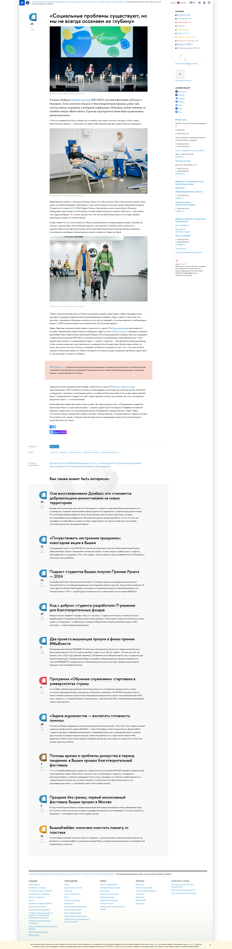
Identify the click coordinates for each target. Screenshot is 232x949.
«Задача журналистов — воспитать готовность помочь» (90, 718)
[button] (52, 269)
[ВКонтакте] (51, 426)
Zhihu (180, 108)
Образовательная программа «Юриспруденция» (90, 466)
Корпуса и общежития (36, 897)
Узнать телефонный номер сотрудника (189, 150)
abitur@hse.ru (180, 174)
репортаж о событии (91, 452)
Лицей (66, 884)
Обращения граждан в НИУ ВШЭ (40, 903)
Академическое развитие (109, 900)
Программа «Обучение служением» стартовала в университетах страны (92, 681)
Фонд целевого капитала (37, 906)
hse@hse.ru (179, 157)
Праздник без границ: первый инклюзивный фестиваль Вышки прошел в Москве (87, 799)
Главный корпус (181, 120)
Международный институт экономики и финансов (95, 463)
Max (179, 112)
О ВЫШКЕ (33, 881)
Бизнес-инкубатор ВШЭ (72, 913)
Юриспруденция (119, 328)
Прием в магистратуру (72, 900)
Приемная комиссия (182, 161)
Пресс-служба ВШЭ (183, 235)
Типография (140, 894)
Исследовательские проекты (110, 888)
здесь (156, 944)
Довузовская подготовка (73, 888)
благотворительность (110, 452)
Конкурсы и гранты (106, 903)
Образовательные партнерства (75, 916)
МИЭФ (73, 208)
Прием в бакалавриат (71, 894)
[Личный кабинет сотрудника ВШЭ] (204, 2)
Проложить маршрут (183, 231)
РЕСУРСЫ (140, 881)
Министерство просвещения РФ (183, 890)
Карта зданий (180, 229)
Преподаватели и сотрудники (39, 894)
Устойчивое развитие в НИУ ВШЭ (40, 891)
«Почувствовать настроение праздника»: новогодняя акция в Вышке (85, 540)
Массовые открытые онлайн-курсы (183, 893)
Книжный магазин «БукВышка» (146, 891)
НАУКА (103, 881)
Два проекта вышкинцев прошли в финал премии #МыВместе (92, 641)
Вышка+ (67, 897)
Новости (86, 874)
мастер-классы (75, 452)
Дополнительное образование (75, 906)
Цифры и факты (34, 884)
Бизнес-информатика (123, 386)
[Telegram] (54, 426)
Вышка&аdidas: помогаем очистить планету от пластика (89, 830)
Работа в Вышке (34, 935)
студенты (54, 452)
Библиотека (140, 884)
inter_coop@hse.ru (182, 225)
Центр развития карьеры (73, 910)
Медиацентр (140, 897)
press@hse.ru (180, 244)
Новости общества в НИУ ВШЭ (103, 874)
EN (194, 2)
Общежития (180, 188)
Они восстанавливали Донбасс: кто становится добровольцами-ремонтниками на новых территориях (90, 498)
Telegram (181, 98)
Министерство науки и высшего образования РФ (182, 885)
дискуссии (63, 452)
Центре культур (81, 99)
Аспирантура (68, 903)
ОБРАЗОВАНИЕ (70, 881)
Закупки (31, 900)
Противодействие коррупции (39, 910)
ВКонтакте (182, 92)
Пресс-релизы (180, 248)
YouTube (181, 95)
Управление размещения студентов (189, 191)
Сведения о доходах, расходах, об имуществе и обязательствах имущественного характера (41, 915)
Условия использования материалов (188, 252)
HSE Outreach (119, 331)
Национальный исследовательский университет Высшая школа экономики (55, 874)
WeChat (181, 102)
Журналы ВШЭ (141, 900)
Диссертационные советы (109, 894)
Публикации (140, 903)
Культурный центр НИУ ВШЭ (61, 463)
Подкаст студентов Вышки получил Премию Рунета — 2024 (94, 574)
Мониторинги (105, 891)
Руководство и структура (37, 888)
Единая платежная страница (38, 932)
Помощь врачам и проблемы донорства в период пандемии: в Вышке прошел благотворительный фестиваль (92, 760)
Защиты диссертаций (107, 897)
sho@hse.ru (179, 198)
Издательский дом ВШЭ (144, 888)
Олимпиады (68, 891)
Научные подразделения (108, 884)
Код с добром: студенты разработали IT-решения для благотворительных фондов (92, 608)
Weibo (180, 105)
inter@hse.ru (180, 211)
